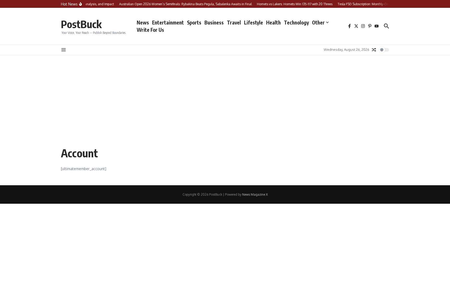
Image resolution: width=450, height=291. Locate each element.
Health (273, 22)
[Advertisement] (225, 94)
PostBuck (81, 23)
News (143, 22)
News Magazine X (255, 194)
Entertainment (168, 22)
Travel (234, 22)
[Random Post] (374, 50)
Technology (296, 22)
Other (318, 22)
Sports (194, 22)
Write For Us (150, 30)
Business (214, 22)
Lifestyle (253, 22)
